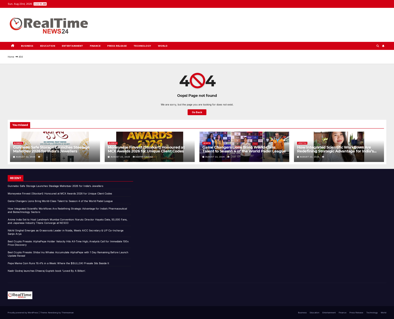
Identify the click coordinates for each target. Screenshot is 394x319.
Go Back (197, 112)
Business (27, 45)
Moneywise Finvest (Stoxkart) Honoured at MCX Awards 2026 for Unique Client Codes (146, 149)
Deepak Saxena (144, 157)
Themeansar (67, 312)
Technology (142, 45)
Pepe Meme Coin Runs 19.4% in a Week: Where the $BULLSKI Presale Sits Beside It (58, 263)
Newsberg (53, 312)
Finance (95, 45)
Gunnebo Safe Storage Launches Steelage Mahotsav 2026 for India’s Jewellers (51, 149)
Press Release (117, 45)
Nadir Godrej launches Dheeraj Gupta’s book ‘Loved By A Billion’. (47, 270)
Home (11, 56)
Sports (206, 143)
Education (47, 45)
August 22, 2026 (26, 157)
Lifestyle (302, 143)
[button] (377, 45)
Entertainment (72, 45)
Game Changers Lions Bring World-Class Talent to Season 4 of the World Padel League (244, 149)
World (163, 45)
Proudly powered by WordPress (23, 312)
